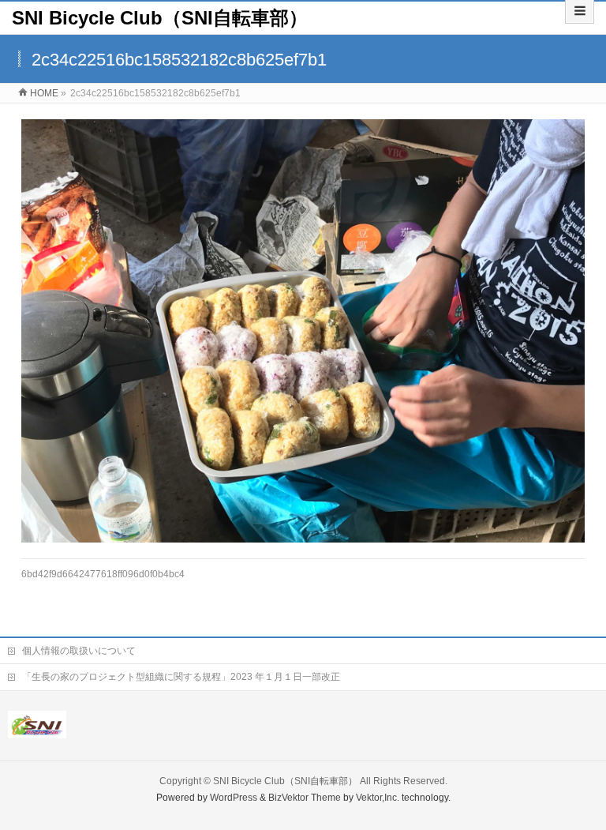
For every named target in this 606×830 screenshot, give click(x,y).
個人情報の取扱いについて (79, 650)
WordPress (233, 797)
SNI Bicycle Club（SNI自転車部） (160, 17)
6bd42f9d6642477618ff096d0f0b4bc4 (103, 574)
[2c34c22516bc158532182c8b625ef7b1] (303, 331)
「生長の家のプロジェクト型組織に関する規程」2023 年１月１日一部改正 (181, 676)
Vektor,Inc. (377, 797)
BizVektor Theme (304, 797)
